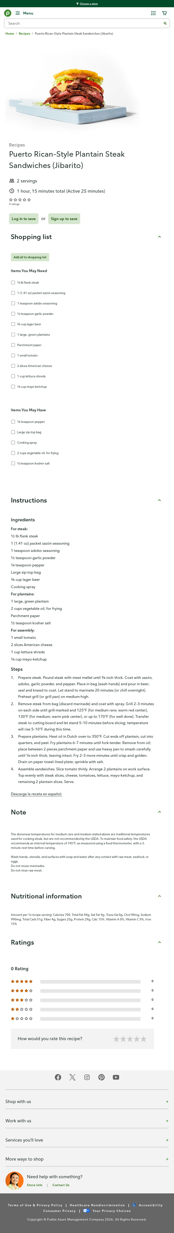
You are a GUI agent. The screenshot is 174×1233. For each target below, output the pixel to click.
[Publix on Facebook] (58, 1080)
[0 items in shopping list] (153, 13)
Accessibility (150, 1205)
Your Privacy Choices (111, 1211)
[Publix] (7, 14)
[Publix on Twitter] (72, 1080)
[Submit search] (165, 23)
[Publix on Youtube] (116, 1080)
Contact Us (61, 1185)
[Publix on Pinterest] (101, 1080)
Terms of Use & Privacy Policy (35, 1205)
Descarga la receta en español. (36, 794)
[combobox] (85, 23)
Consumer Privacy (59, 1211)
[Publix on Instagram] (87, 1080)
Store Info (35, 1185)
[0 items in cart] (164, 13)
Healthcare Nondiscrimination (97, 1205)
